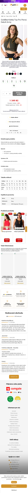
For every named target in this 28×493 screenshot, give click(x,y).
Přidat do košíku (19, 93)
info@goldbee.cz (15, 460)
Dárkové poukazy (14, 421)
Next (26, 229)
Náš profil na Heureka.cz (14, 445)
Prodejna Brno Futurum (14, 425)
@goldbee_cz (14, 466)
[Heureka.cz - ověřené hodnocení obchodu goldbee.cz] (17, 398)
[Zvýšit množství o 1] (10, 93)
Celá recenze (7, 283)
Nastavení (14, 482)
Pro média (14, 447)
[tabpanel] (7, 227)
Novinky (14, 13)
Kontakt (14, 411)
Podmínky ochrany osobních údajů (14, 451)
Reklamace (14, 417)
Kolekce (25, 13)
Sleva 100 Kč (14, 434)
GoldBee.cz (15, 462)
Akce (20, 13)
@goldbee (15, 468)
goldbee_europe (15, 464)
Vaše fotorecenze (14, 427)
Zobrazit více (14, 376)
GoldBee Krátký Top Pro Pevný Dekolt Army (7, 277)
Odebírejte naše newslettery (14, 432)
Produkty (3, 13)
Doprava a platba (14, 419)
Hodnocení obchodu (14, 313)
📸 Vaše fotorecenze (13, 126)
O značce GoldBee (14, 442)
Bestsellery (8, 13)
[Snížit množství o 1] (3, 93)
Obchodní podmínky (14, 449)
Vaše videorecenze (14, 430)
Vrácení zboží (14, 415)
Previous (2, 229)
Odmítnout (14, 490)
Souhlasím (14, 486)
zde (20, 479)
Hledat (23, 9)
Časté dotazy (14, 413)
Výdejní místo (14, 423)
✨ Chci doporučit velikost (14, 121)
